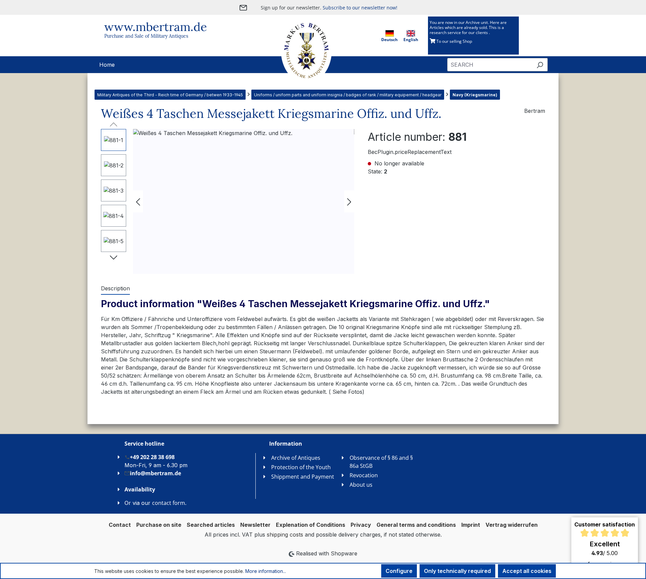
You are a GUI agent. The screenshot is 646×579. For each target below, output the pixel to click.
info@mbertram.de (155, 473)
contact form (168, 503)
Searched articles (211, 524)
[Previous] (138, 202)
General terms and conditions (416, 524)
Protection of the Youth (301, 467)
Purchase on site (158, 524)
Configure (399, 571)
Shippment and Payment (302, 476)
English (410, 39)
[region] (227, 201)
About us (361, 484)
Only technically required (457, 571)
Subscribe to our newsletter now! (360, 7)
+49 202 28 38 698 (152, 457)
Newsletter (255, 524)
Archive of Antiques (295, 457)
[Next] (349, 202)
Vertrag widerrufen (512, 524)
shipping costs (285, 534)
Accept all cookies (526, 571)
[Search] (540, 64)
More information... (265, 571)
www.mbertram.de (155, 26)
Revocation (364, 475)
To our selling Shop (453, 41)
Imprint (470, 524)
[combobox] (489, 64)
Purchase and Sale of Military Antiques (146, 36)
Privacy (361, 524)
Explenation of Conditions (310, 524)
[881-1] (243, 201)
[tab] (115, 289)
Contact (120, 524)
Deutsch (389, 39)
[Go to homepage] (299, 50)
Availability (139, 489)
